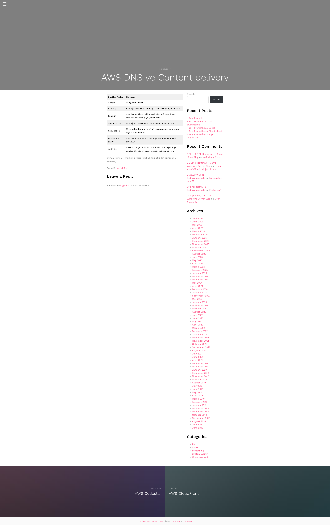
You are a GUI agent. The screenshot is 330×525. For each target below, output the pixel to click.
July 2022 (197, 315)
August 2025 (199, 253)
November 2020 (200, 366)
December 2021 (200, 337)
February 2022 (200, 331)
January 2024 (199, 292)
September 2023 (201, 295)
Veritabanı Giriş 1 (212, 157)
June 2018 (197, 427)
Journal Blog (176, 521)
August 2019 (199, 382)
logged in (124, 185)
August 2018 (199, 421)
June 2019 (197, 389)
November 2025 (200, 244)
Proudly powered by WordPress (150, 521)
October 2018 (199, 414)
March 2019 (198, 398)
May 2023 (197, 299)
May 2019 (197, 392)
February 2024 (200, 289)
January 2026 (199, 237)
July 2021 (197, 353)
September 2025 (201, 250)
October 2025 (199, 247)
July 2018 (197, 424)
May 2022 (197, 321)
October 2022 (199, 308)
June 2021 (197, 356)
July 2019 (197, 385)
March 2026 (198, 231)
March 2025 (198, 266)
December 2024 (200, 276)
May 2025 (197, 260)
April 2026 (197, 228)
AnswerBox (187, 521)
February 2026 (200, 234)
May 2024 (197, 282)
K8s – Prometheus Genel (201, 127)
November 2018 (200, 411)
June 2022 (197, 318)
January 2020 (199, 369)
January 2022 (199, 334)
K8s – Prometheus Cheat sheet (204, 131)
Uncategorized (200, 457)
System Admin (200, 453)
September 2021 (201, 347)
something (122, 168)
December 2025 (200, 241)
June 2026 (197, 221)
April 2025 (197, 263)
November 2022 (200, 305)
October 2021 (199, 344)
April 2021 (197, 360)
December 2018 (200, 408)
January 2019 (199, 405)
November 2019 (200, 376)
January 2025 (199, 273)
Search (191, 94)
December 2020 (200, 363)
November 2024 (200, 279)
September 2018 (201, 418)
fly (193, 444)
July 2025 (197, 257)
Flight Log (215, 190)
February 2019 (199, 402)
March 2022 (198, 328)
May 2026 (197, 224)
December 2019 (200, 373)
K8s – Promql (194, 118)
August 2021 (199, 350)
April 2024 (197, 286)
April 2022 (197, 324)
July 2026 (197, 218)
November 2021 (200, 340)
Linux (195, 447)
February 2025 (200, 270)
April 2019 (197, 395)
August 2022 (199, 311)
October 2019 (199, 379)
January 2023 (199, 302)
